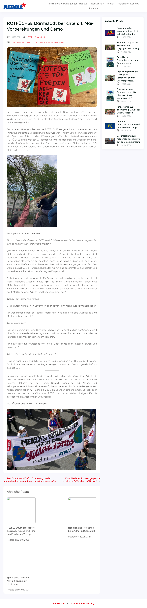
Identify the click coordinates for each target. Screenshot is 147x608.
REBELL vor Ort (44, 42)
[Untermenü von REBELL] (88, 3)
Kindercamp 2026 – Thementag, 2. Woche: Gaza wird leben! (128, 109)
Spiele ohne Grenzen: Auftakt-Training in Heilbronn (18, 580)
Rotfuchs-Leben (57, 42)
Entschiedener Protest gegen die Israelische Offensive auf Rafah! (81, 480)
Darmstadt (20, 42)
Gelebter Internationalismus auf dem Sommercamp (128, 124)
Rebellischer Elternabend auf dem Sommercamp (128, 60)
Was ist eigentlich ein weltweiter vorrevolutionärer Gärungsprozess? (127, 76)
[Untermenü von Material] (128, 3)
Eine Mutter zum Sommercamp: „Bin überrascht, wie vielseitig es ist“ (127, 93)
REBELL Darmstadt (36, 37)
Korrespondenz (31, 42)
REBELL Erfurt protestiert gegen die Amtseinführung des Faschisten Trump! (21, 531)
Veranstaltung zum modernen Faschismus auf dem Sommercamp (129, 138)
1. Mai (13, 42)
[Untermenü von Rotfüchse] (103, 3)
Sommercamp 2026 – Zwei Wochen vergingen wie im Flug (128, 45)
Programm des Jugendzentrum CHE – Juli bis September (128, 31)
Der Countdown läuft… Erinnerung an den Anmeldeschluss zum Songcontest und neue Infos (29, 480)
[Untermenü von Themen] (115, 3)
